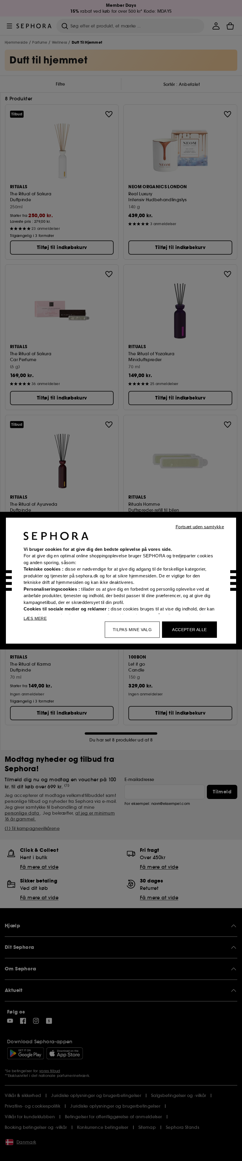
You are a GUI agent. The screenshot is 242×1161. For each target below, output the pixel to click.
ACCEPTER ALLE (189, 629)
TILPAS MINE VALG (132, 629)
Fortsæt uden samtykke (200, 526)
